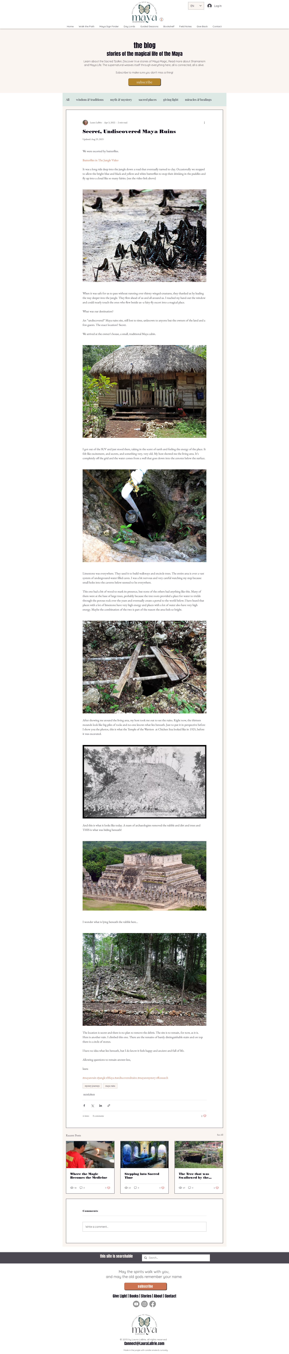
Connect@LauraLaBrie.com (144, 1343)
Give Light (120, 1296)
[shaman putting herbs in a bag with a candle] (90, 1154)
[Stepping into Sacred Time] (145, 1154)
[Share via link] (108, 1105)
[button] (144, 82)
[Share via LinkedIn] (100, 1105)
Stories (146, 1296)
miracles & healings (198, 99)
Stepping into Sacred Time (142, 1175)
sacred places (148, 99)
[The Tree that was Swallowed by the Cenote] (199, 1154)
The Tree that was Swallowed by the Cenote (194, 1175)
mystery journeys (92, 1085)
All (67, 99)
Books (133, 1296)
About (158, 1296)
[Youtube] (136, 1304)
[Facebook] (152, 1304)
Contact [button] (170, 1296)
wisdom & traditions (90, 99)
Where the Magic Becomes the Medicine (88, 1175)
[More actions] (204, 123)
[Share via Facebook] (84, 1105)
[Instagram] (144, 1304)
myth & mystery (121, 99)
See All (220, 1134)
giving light (170, 99)
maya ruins (110, 1085)
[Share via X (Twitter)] (92, 1105)
